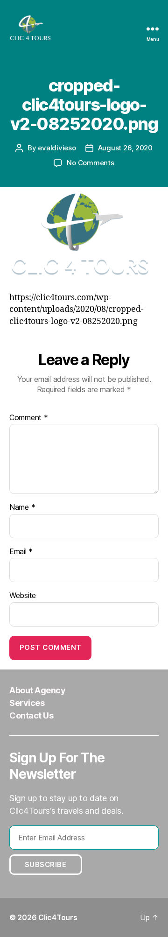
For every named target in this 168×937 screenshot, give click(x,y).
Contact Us (31, 715)
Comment (28, 418)
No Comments (90, 162)
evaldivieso (57, 147)
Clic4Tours (57, 917)
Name (22, 507)
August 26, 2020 (125, 147)
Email (21, 552)
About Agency (37, 690)
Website (22, 596)
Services (26, 703)
